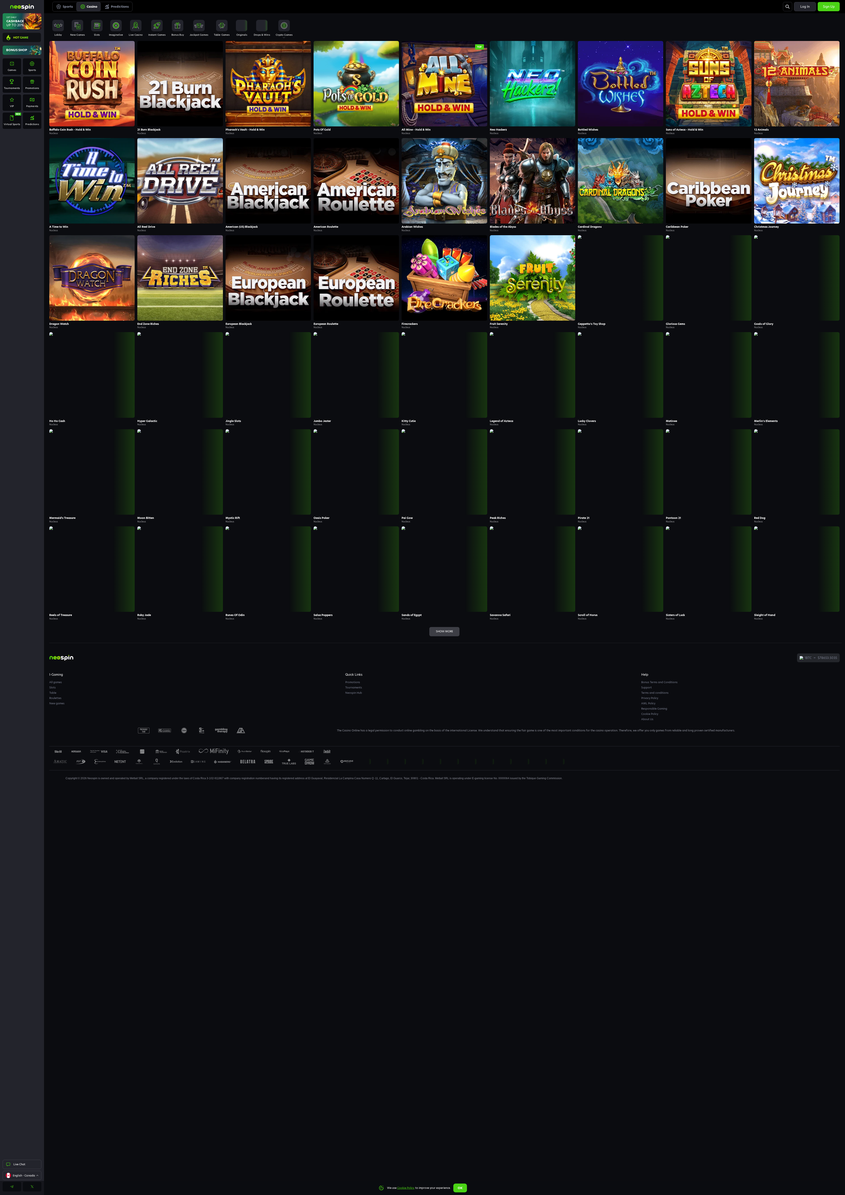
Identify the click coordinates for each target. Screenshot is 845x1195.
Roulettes (55, 698)
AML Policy (648, 703)
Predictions (120, 6)
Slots (52, 687)
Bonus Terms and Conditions (659, 682)
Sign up (829, 6)
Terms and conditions (655, 693)
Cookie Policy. (406, 1188)
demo (92, 92)
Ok (460, 1188)
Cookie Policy (649, 714)
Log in (805, 6)
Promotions (352, 682)
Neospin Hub (353, 693)
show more (444, 631)
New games (56, 703)
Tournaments (353, 687)
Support (646, 687)
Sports (68, 6)
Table (52, 693)
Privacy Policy (649, 698)
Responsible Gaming (654, 708)
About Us (647, 719)
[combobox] (22, 1175)
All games (55, 682)
